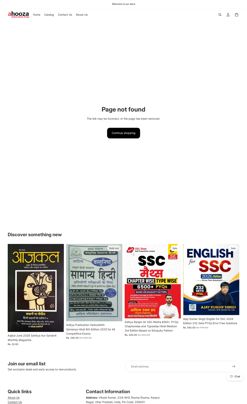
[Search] (220, 14)
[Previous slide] (189, 279)
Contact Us (15, 402)
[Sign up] (233, 366)
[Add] (57, 325)
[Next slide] (233, 279)
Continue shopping (123, 133)
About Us (13, 397)
